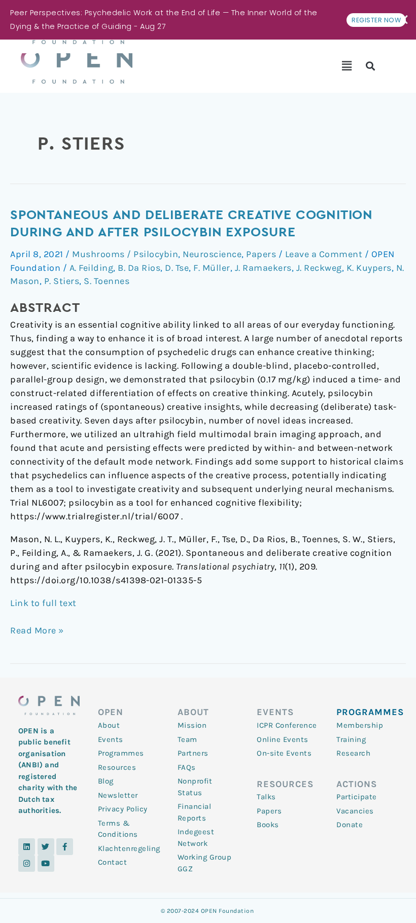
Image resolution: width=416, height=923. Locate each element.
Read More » (37, 630)
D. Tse (177, 267)
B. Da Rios (139, 267)
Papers (261, 254)
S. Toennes (106, 281)
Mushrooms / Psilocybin (125, 254)
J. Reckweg (319, 267)
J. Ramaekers (263, 267)
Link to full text (43, 603)
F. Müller (211, 267)
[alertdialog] (208, 20)
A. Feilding (92, 267)
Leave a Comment (324, 254)
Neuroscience (212, 254)
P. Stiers (62, 281)
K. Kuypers (369, 267)
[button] (347, 66)
